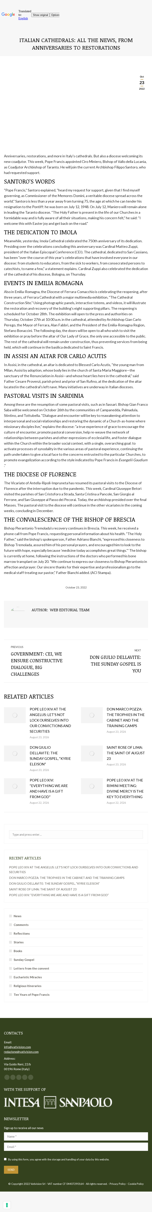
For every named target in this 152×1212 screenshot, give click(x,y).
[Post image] (15, 715)
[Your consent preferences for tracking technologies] (7, 1205)
